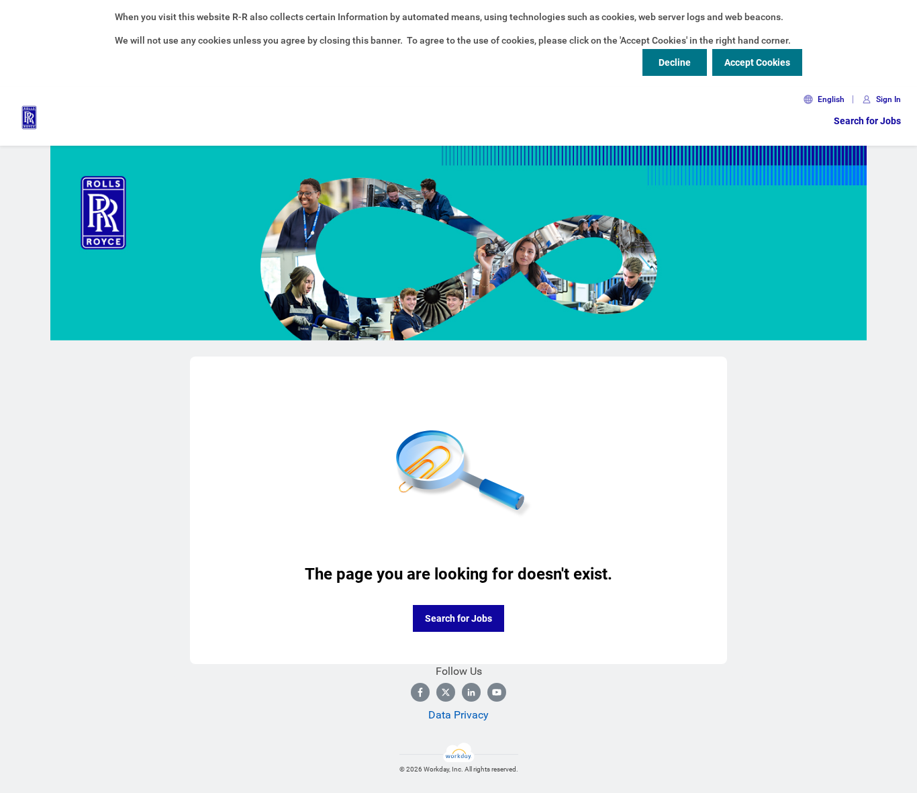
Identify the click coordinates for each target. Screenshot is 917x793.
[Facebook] (420, 692)
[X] (445, 692)
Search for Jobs (867, 120)
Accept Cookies (757, 62)
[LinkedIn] (471, 692)
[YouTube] (496, 692)
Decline (675, 62)
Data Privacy (458, 714)
